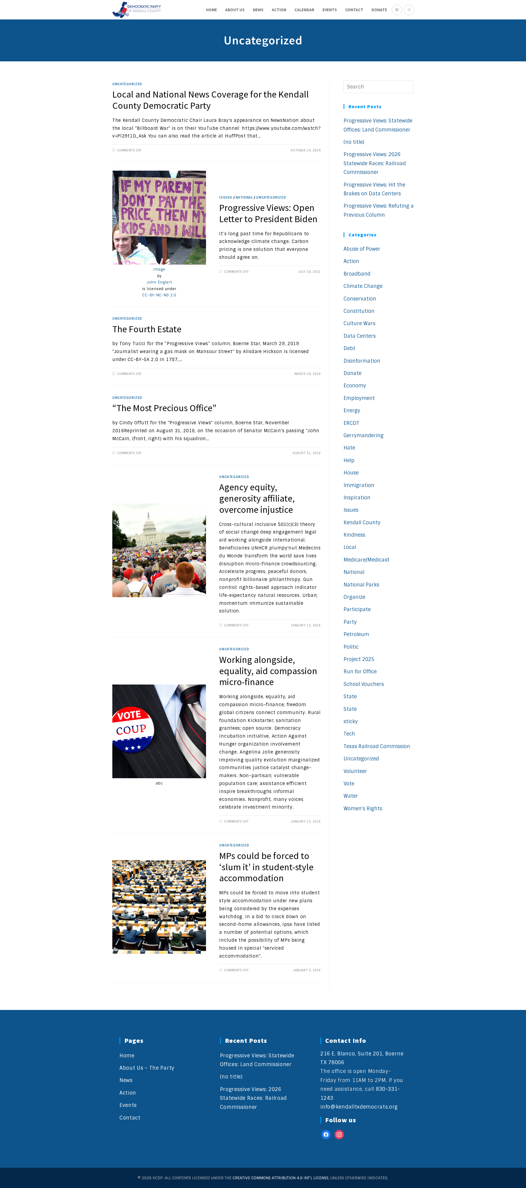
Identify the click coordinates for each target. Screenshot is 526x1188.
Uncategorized (127, 84)
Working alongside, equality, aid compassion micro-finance (268, 671)
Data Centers (360, 336)
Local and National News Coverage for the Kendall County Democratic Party (210, 99)
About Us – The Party (147, 1068)
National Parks (361, 585)
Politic (351, 647)
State (350, 696)
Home (127, 1055)
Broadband (357, 274)
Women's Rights (363, 808)
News (126, 1080)
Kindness (354, 535)
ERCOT (351, 423)
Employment (359, 398)
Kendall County (362, 522)
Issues (225, 197)
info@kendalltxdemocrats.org (359, 1107)
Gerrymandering (364, 435)
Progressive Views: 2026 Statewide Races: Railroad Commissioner (375, 163)
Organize (354, 597)
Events (128, 1105)
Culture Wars (359, 323)
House (351, 473)
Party (350, 622)
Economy (355, 385)
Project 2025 (359, 659)
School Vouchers (364, 684)
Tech (349, 734)
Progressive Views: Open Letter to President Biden (268, 213)
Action (351, 261)
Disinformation (362, 361)
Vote (349, 783)
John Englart (159, 282)
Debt (349, 348)
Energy (352, 410)
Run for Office (360, 671)
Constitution (359, 311)
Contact (130, 1118)
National (244, 197)
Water (351, 796)
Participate (357, 609)
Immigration (359, 485)
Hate (349, 448)
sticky (351, 721)
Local (350, 547)
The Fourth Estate (146, 329)
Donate (352, 373)
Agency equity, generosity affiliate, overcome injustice (257, 498)
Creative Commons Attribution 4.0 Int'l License (280, 1177)
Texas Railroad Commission (377, 746)
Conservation (360, 299)
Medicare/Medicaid (366, 560)
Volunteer (355, 771)
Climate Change (363, 286)
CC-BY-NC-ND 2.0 (159, 295)
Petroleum (356, 634)
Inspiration (357, 497)
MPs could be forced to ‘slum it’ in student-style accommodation (266, 867)
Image (159, 269)
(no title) (354, 142)
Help (349, 460)
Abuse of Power (362, 249)
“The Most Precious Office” (164, 408)
